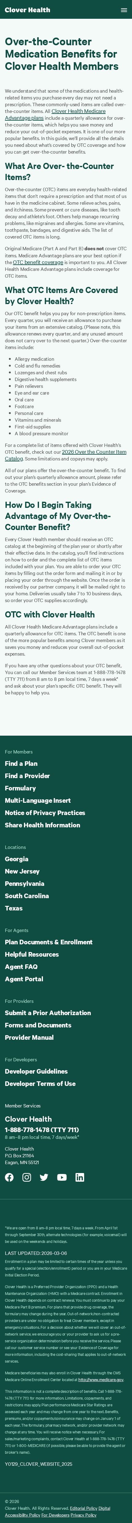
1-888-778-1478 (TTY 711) (42, 1129)
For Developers (55, 1515)
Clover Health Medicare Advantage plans (55, 114)
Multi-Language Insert (38, 800)
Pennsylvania (25, 883)
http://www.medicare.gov (100, 1379)
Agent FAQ (21, 966)
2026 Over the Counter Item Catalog (65, 455)
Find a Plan (21, 763)
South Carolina (27, 895)
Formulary (20, 788)
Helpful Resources (32, 954)
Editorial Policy (83, 1508)
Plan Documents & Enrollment (49, 942)
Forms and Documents (38, 1025)
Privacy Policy (83, 1515)
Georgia (17, 858)
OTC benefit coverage (38, 261)
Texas (14, 908)
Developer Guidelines (36, 1071)
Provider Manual (29, 1037)
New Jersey (22, 871)
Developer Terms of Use (40, 1083)
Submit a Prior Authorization (48, 1012)
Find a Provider (27, 775)
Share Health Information (42, 825)
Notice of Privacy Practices (45, 812)
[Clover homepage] (27, 9)
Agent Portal (24, 978)
